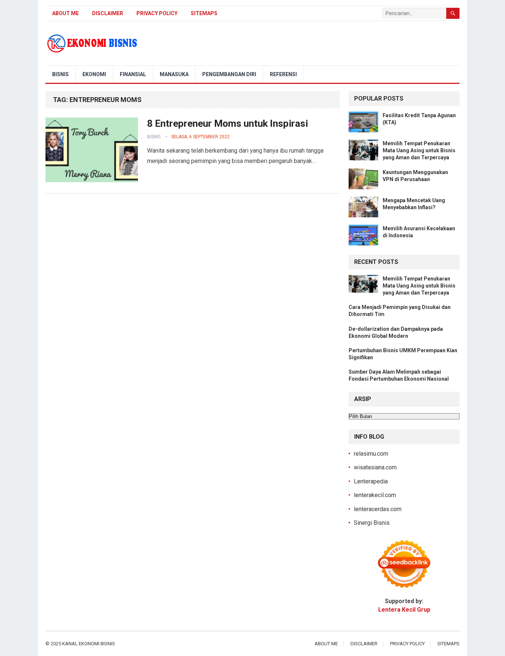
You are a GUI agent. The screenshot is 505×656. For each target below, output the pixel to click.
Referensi (283, 74)
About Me (65, 13)
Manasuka (174, 74)
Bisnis (60, 74)
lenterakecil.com (375, 495)
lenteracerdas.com (377, 509)
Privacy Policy (156, 13)
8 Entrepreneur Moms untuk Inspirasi (227, 123)
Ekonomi (94, 74)
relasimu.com (371, 453)
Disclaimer (107, 13)
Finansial (133, 74)
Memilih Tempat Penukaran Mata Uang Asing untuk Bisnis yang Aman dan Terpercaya (419, 150)
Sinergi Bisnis (372, 522)
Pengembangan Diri (229, 74)
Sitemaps (204, 13)
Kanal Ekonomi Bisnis (88, 643)
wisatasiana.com (375, 467)
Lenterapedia (371, 481)
